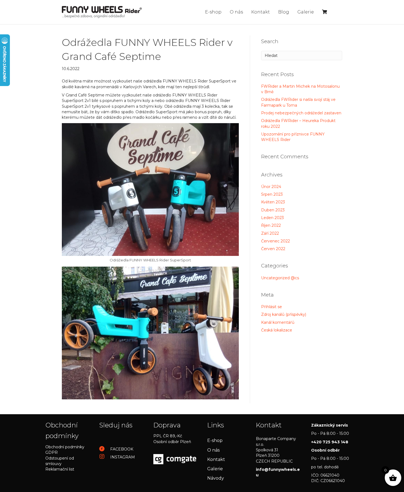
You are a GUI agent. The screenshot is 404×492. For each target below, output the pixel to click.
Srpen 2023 (272, 194)
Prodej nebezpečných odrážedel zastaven (301, 112)
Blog (283, 12)
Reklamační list (59, 469)
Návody (215, 478)
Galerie (305, 12)
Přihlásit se (271, 306)
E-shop (213, 12)
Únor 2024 (271, 186)
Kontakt (260, 12)
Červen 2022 (273, 248)
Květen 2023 (273, 202)
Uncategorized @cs (280, 277)
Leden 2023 (272, 217)
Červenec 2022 (275, 241)
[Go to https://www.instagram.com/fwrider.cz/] (120, 457)
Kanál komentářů (277, 322)
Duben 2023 (273, 210)
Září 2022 (270, 233)
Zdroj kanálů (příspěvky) (283, 314)
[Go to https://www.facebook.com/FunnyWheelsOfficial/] (120, 449)
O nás (236, 12)
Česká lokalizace (276, 330)
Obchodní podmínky (64, 446)
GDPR (51, 452)
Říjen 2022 (271, 225)
